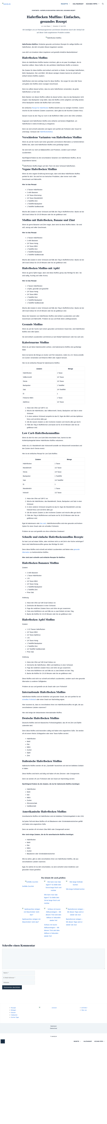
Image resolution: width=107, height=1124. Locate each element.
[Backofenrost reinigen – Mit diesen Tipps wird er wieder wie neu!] (75, 915)
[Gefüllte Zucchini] (31, 882)
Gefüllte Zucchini (28, 886)
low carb (43, 523)
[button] (103, 3)
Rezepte (64, 4)
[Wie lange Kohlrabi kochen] (75, 885)
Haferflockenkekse (46, 132)
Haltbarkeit (78, 4)
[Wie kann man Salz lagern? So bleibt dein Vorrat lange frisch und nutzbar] (53, 890)
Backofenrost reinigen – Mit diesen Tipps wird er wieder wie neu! (74, 922)
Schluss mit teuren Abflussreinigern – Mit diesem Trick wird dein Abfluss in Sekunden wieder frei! (52, 930)
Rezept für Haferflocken (40, 108)
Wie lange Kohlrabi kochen (75, 889)
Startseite (35, 10)
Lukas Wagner (47, 26)
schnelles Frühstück (29, 699)
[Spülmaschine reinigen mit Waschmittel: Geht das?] (31, 915)
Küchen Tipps (91, 4)
